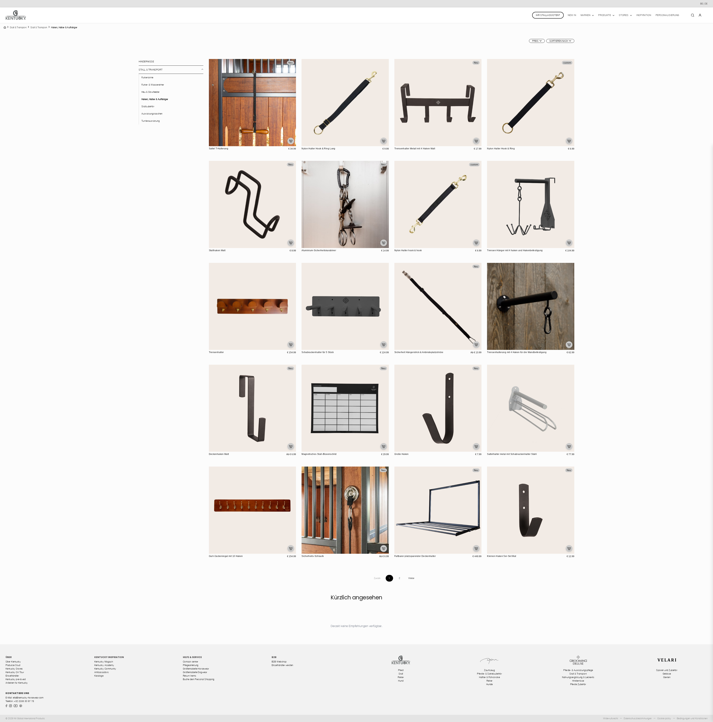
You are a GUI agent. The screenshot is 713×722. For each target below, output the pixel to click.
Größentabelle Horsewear (196, 668)
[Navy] (308, 142)
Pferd (401, 670)
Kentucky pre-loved (16, 679)
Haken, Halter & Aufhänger (154, 99)
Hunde (489, 684)
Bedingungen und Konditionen (692, 718)
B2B (274, 657)
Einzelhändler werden (282, 665)
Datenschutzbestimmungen (638, 718)
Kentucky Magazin (103, 661)
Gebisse (667, 673)
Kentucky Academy (104, 665)
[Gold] (498, 244)
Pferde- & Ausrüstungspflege (578, 670)
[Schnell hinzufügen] (290, 141)
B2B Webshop (279, 661)
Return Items (189, 675)
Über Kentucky (13, 661)
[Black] (304, 142)
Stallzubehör (147, 106)
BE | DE (703, 3)
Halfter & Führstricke (489, 677)
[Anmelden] (700, 15)
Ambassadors (101, 672)
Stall (401, 673)
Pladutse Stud (13, 665)
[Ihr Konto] (700, 15)
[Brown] (212, 346)
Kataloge (99, 675)
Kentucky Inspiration (109, 657)
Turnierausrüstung (150, 120)
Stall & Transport (150, 69)
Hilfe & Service (192, 657)
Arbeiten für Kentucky (17, 682)
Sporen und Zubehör (666, 670)
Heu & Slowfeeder (150, 92)
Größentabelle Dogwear (195, 672)
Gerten (666, 677)
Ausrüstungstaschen (151, 113)
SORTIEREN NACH (558, 41)
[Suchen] (692, 15)
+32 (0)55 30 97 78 (24, 701)
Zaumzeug (489, 670)
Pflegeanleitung (190, 665)
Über (9, 657)
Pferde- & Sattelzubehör (489, 673)
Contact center (190, 661)
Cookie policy (664, 718)
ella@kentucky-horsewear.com (28, 697)
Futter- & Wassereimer (152, 84)
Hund (400, 680)
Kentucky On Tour (15, 672)
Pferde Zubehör (578, 684)
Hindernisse (146, 61)
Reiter (401, 677)
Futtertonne (147, 77)
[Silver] (494, 244)
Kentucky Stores (14, 668)
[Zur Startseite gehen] (16, 15)
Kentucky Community (105, 668)
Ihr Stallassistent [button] (548, 15)
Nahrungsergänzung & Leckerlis (578, 677)
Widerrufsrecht (610, 718)
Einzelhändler (12, 675)
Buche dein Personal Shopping (198, 679)
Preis (535, 41)
